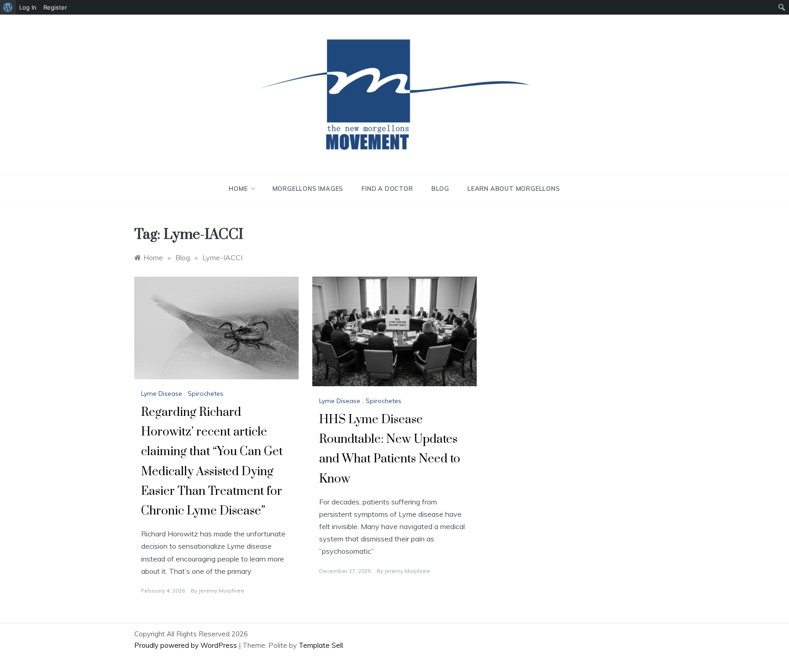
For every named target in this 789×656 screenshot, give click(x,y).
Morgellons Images (308, 188)
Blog (440, 188)
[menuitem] (8, 7)
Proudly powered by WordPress (186, 645)
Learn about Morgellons (514, 188)
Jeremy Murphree (221, 590)
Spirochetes (205, 393)
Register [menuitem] (55, 7)
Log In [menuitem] (28, 7)
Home (238, 188)
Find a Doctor (387, 188)
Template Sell (321, 645)
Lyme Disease (161, 393)
